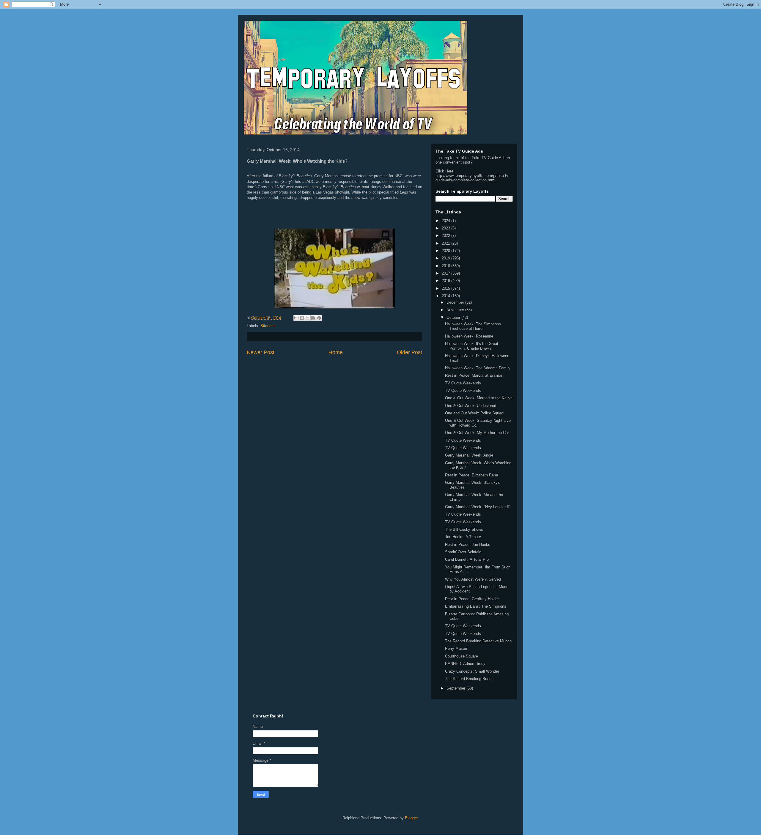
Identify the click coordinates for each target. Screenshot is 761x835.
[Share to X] (308, 318)
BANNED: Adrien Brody (465, 663)
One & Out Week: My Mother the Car (477, 432)
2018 (446, 266)
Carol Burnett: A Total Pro (467, 559)
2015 (446, 288)
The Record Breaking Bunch (469, 678)
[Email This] (296, 318)
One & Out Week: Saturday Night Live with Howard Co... (478, 422)
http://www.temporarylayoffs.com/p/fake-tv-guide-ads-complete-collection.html (472, 177)
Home (335, 352)
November (455, 310)
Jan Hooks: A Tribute (463, 537)
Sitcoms (267, 326)
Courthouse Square (461, 656)
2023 (446, 228)
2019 (446, 258)
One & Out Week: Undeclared (470, 405)
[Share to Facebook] (313, 318)
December (455, 302)
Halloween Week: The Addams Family (477, 368)
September (456, 688)
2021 (446, 243)
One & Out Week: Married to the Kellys (478, 398)
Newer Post (260, 352)
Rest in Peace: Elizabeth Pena (471, 475)
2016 (446, 280)
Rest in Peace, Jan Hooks (467, 544)
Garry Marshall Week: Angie (469, 455)
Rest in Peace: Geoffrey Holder (472, 599)
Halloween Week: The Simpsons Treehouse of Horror (473, 326)
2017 (446, 273)
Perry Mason (456, 648)
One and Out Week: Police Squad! (474, 413)
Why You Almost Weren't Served (473, 579)
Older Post (409, 352)
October (453, 317)
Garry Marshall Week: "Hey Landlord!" (477, 507)
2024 (446, 220)
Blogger (411, 818)
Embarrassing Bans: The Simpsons (475, 606)
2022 (446, 235)
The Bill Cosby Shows (464, 529)
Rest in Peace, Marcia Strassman (474, 375)
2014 (446, 296)
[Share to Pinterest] (319, 318)
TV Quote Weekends (463, 383)
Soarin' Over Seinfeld (463, 552)
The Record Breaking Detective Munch (478, 641)
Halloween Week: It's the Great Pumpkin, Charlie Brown (471, 346)
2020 (446, 250)
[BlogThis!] (302, 318)
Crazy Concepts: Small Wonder (472, 671)
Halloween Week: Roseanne (469, 336)
